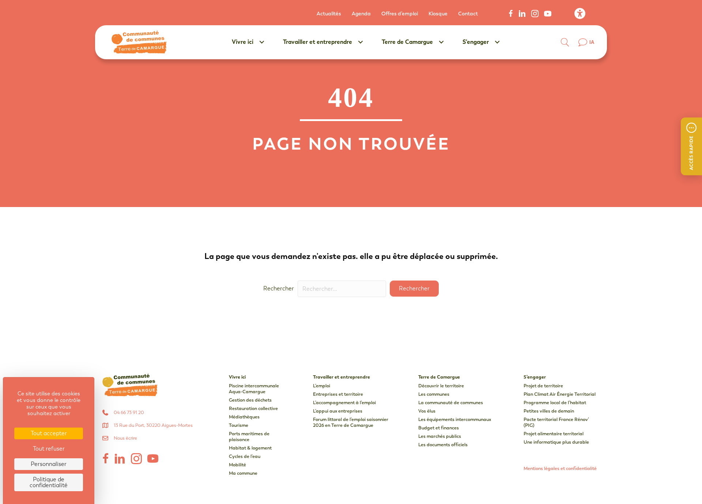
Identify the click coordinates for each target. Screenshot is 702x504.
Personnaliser (49, 463)
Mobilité (237, 464)
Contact (468, 13)
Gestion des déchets (250, 400)
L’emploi (321, 385)
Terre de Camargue (407, 41)
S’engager (476, 41)
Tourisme (238, 425)
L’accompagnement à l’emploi (344, 402)
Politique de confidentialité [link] (49, 482)
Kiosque (438, 13)
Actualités (329, 13)
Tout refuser (49, 448)
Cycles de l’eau (244, 456)
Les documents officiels (443, 444)
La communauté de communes (450, 402)
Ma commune (243, 473)
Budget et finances (438, 427)
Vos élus (426, 411)
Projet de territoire (543, 385)
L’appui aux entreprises (337, 411)
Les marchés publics (439, 436)
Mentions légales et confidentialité (560, 468)
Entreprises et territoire (338, 394)
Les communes (433, 394)
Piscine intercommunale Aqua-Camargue (254, 388)
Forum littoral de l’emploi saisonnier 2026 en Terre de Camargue (350, 422)
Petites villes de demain (549, 411)
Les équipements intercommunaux (454, 419)
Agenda (361, 13)
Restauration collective (253, 408)
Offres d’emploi (399, 13)
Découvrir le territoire (441, 385)
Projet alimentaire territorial (554, 433)
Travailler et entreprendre (317, 41)
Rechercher (278, 288)
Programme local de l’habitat (555, 402)
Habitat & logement (250, 448)
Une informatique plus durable (556, 442)
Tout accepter (49, 433)
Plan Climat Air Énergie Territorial (560, 394)
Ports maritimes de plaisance (249, 436)
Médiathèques (244, 417)
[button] (691, 146)
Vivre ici (242, 41)
